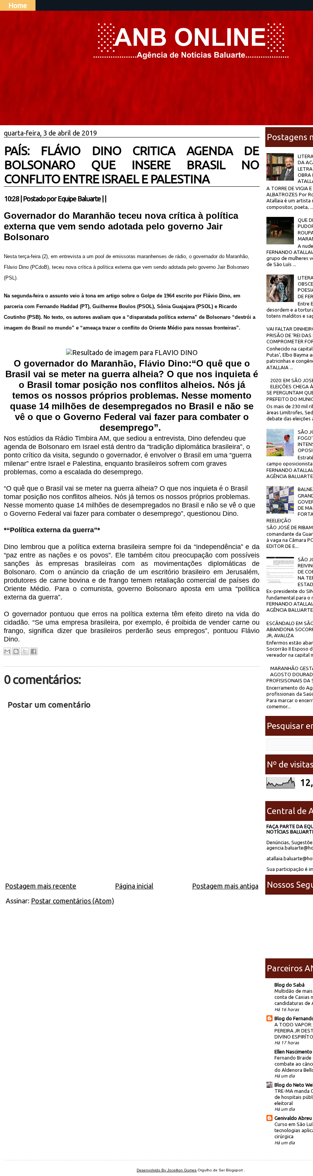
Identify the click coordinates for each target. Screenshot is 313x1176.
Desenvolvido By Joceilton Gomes (167, 1170)
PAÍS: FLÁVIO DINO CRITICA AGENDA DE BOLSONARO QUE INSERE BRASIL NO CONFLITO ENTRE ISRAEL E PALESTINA (131, 165)
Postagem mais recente (40, 886)
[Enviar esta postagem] (108, 198)
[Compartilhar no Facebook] (33, 651)
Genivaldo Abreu (293, 1118)
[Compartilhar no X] (25, 651)
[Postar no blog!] (16, 651)
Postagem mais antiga (225, 886)
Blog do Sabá (289, 984)
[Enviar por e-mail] (7, 651)
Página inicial (134, 886)
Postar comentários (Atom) (72, 901)
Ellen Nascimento (293, 1051)
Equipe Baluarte (79, 198)
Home (17, 5)
